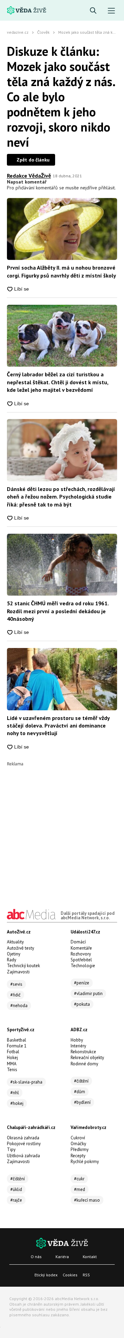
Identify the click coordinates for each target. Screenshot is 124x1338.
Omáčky (78, 1144)
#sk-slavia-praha (26, 1082)
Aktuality (15, 942)
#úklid (16, 1189)
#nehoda (19, 1005)
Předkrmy (80, 1149)
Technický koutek (23, 966)
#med (79, 1189)
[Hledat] (93, 11)
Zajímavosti (18, 972)
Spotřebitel (81, 960)
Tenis (12, 1070)
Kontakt (90, 1256)
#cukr (79, 1179)
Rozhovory (81, 954)
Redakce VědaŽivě (29, 175)
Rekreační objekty (87, 1057)
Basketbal (16, 1040)
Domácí (78, 942)
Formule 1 (17, 1046)
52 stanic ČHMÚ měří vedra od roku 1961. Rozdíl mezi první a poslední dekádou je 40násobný (57, 611)
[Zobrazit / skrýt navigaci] (111, 11)
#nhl (14, 1093)
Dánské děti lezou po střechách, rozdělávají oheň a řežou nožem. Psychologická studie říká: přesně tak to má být (61, 496)
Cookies (70, 1274)
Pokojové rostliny (24, 1144)
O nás (36, 1256)
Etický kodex (46, 1274)
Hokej (12, 1057)
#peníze (81, 983)
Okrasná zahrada (23, 1138)
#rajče (16, 1200)
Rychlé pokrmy (85, 1161)
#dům (79, 1092)
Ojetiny (13, 954)
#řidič (15, 995)
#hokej (16, 1103)
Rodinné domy (84, 1064)
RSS (86, 1274)
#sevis (16, 984)
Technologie (83, 966)
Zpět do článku (33, 160)
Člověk (43, 32)
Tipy (11, 1149)
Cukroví (78, 1138)
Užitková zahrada (23, 1156)
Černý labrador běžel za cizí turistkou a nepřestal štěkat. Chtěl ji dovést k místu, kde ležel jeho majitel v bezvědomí (57, 382)
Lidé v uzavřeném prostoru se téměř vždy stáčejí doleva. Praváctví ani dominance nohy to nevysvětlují (58, 725)
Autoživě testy (20, 948)
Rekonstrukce (83, 1052)
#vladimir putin (88, 993)
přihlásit (107, 188)
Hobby (77, 1040)
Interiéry (78, 1046)
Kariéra (62, 1256)
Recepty (78, 1156)
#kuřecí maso (87, 1200)
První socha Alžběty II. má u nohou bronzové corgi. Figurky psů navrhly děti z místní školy (61, 271)
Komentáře (81, 948)
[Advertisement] (62, 828)
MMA (12, 1064)
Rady (11, 960)
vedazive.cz (18, 32)
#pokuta (82, 1004)
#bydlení (82, 1102)
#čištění (81, 1081)
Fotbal (13, 1052)
